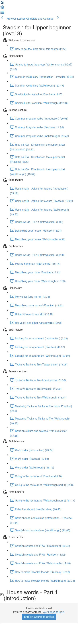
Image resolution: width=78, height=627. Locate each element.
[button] (2, 3)
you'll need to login (53, 612)
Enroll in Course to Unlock (39, 616)
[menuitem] (2, 8)
